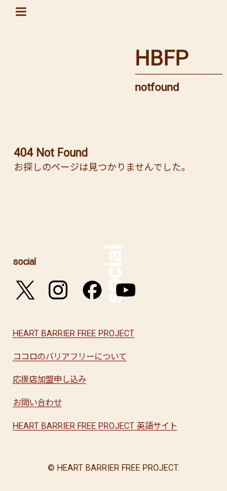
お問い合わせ (37, 403)
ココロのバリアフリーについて (70, 357)
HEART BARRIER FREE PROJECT (73, 334)
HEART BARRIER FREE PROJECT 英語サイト (95, 426)
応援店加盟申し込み (49, 380)
